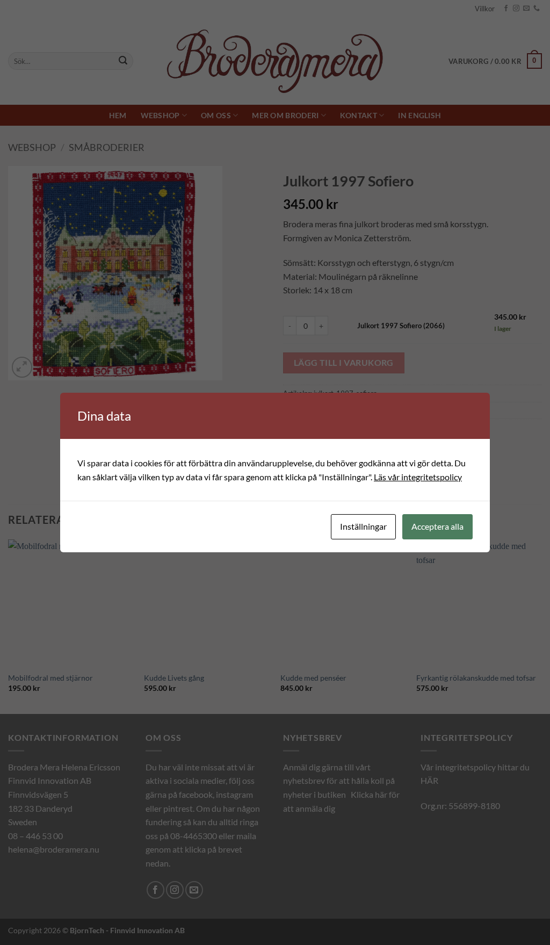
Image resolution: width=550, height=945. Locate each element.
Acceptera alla (437, 526)
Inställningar (363, 526)
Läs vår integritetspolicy (418, 477)
